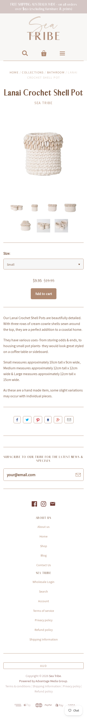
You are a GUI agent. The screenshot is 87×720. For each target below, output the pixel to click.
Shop (43, 546)
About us (43, 527)
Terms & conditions (18, 686)
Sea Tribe (43, 103)
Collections (33, 72)
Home (14, 72)
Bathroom (55, 72)
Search (43, 591)
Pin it (38, 419)
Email (69, 419)
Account (43, 601)
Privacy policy (43, 620)
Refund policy (44, 630)
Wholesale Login (43, 582)
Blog (44, 555)
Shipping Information (43, 639)
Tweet (27, 419)
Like (17, 419)
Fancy (48, 419)
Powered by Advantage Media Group (43, 681)
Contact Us (43, 565)
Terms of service (43, 611)
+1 (58, 419)
